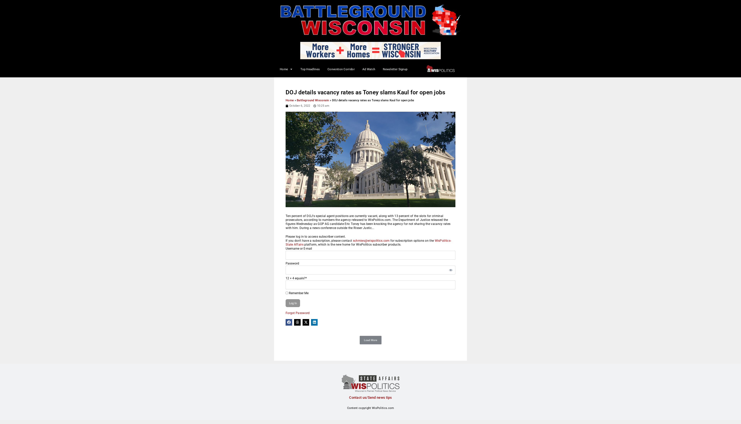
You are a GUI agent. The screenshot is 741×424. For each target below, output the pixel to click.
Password (292, 263)
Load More (370, 340)
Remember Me (298, 293)
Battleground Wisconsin (313, 100)
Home (290, 100)
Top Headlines (310, 69)
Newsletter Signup (395, 69)
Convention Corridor (341, 69)
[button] (289, 322)
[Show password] (450, 270)
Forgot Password (298, 313)
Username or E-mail (299, 248)
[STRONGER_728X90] (370, 50)
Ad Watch (368, 69)
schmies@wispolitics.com (371, 240)
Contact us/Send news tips (370, 397)
